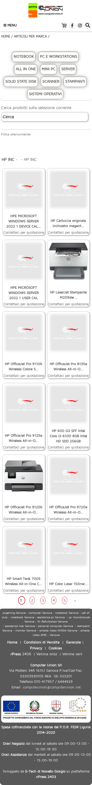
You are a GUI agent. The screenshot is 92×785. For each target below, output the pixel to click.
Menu (11, 25)
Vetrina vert (72, 653)
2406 (20, 653)
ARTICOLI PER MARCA (30, 36)
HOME (5, 36)
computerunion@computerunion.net (52, 687)
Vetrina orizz (46, 653)
